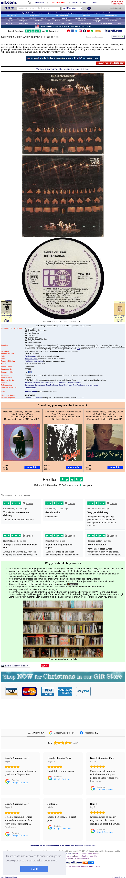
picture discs (81, 21)
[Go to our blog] (113, 31)
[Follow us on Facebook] (72, 31)
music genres (93, 853)
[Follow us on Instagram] (80, 31)
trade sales (49, 23)
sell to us (9, 23)
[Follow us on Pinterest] (68, 31)
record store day (111, 15)
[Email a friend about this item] (15, 666)
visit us (37, 23)
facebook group (106, 23)
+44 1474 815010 (35, 397)
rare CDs (20, 18)
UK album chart (62, 15)
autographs (97, 21)
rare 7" (54, 18)
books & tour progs (102, 18)
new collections (86, 23)
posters (118, 18)
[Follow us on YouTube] (88, 31)
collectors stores (66, 23)
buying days (23, 23)
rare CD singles (80, 18)
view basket (39, 2)
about (94, 2)
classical (57, 21)
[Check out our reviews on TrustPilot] (72, 584)
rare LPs (44, 18)
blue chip (8, 18)
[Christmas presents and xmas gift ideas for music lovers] (63, 681)
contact (75, 2)
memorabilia (112, 21)
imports (10, 21)
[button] (108, 691)
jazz (49, 21)
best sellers (86, 15)
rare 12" (65, 18)
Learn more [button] (50, 860)
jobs (119, 23)
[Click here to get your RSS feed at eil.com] (98, 31)
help (84, 2)
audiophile (23, 21)
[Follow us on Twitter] (76, 31)
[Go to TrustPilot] (34, 32)
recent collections (81, 856)
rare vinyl (32, 18)
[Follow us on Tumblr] (84, 31)
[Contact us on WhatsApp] (92, 31)
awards (68, 21)
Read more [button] (95, 781)
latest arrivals (35, 15)
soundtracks (38, 21)
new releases (11, 15)
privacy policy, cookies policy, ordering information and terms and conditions (71, 866)
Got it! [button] (34, 869)
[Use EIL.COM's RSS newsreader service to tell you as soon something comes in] (88, 862)
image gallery (68, 853)
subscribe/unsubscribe (80, 858)
